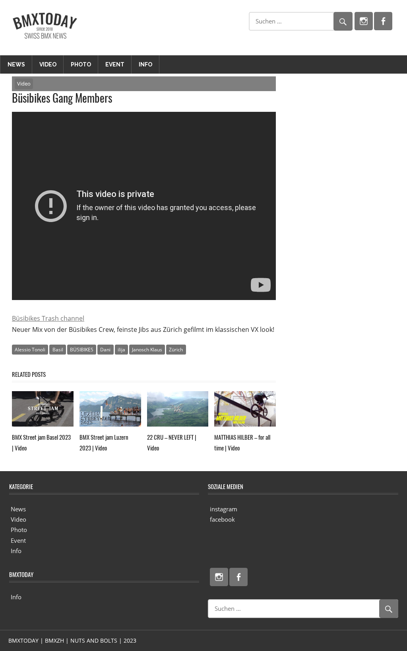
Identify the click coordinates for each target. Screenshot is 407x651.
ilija (121, 349)
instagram (223, 509)
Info (145, 64)
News (16, 64)
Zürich (176, 349)
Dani (105, 349)
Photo (81, 64)
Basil (57, 349)
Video (47, 64)
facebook (222, 519)
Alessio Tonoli (30, 349)
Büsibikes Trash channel (48, 318)
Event (114, 64)
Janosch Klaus (147, 349)
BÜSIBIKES (81, 349)
